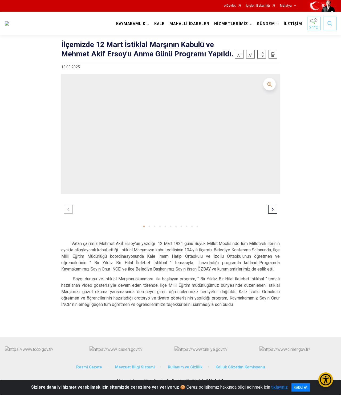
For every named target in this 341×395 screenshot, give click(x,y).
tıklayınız (279, 387)
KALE (159, 24)
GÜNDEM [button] (266, 24)
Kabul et (300, 387)
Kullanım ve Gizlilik (185, 367)
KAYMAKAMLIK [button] (130, 24)
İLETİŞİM (293, 24)
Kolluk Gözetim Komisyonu (240, 367)
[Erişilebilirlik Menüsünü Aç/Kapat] (325, 379)
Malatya (286, 5)
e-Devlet (230, 5)
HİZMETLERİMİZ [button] (231, 24)
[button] (261, 54)
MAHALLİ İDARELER (189, 24)
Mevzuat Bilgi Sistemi (135, 367)
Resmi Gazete (89, 367)
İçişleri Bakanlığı (258, 5)
